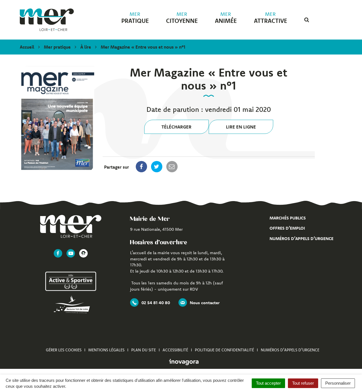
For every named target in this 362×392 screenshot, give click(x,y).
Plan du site (143, 349)
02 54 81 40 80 (155, 302)
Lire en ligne (241, 127)
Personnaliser (338, 383)
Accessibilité (175, 349)
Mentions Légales (106, 349)
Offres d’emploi (287, 228)
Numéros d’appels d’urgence (301, 238)
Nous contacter (204, 302)
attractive (270, 17)
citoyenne (182, 17)
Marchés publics (288, 218)
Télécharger (176, 127)
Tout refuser (303, 383)
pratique (135, 17)
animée (226, 17)
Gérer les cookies (63, 349)
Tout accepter (268, 383)
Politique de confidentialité (224, 349)
